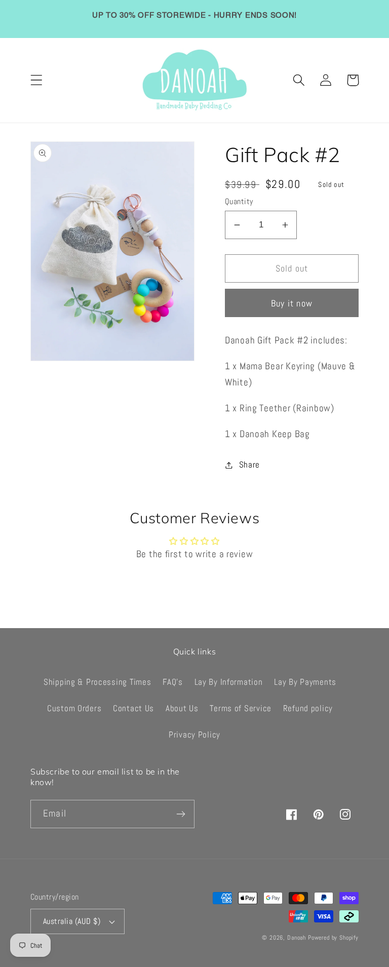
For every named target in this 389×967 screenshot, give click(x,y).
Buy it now (292, 303)
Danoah (296, 938)
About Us (182, 708)
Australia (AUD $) (71, 921)
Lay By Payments (305, 682)
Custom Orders (74, 708)
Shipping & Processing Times (97, 682)
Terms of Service (240, 708)
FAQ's (173, 682)
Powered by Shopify (333, 938)
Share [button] (249, 464)
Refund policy (308, 708)
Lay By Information (228, 682)
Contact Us (133, 708)
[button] (36, 80)
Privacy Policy (194, 734)
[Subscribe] (180, 814)
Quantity (239, 202)
